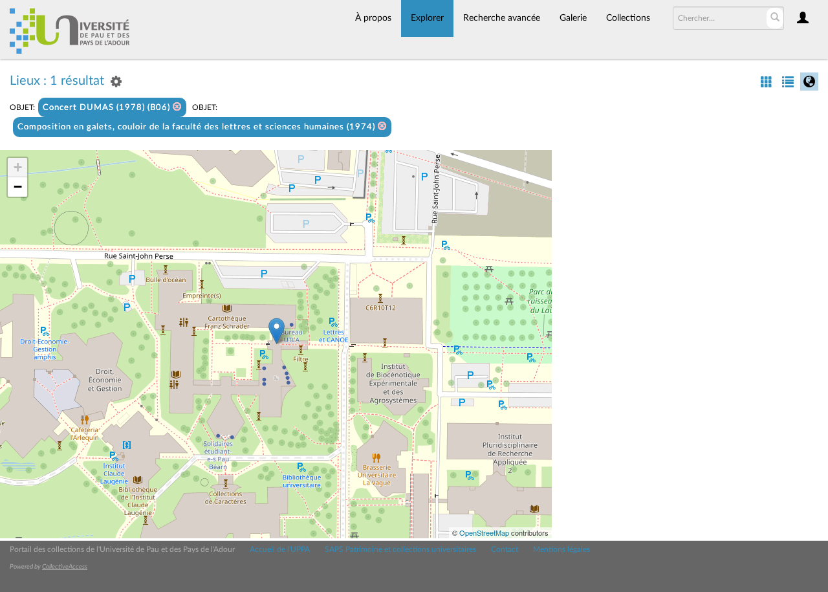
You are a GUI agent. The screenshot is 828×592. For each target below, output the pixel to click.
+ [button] (18, 167)
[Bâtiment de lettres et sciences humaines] (276, 331)
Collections (628, 18)
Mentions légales (561, 549)
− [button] (18, 187)
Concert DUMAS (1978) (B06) (108, 108)
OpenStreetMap (484, 532)
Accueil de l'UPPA (280, 549)
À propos (373, 18)
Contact (504, 549)
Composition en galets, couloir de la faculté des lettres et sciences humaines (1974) (197, 127)
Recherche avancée (501, 18)
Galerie (573, 18)
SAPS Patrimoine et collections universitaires (400, 549)
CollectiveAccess (64, 567)
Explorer (427, 18)
